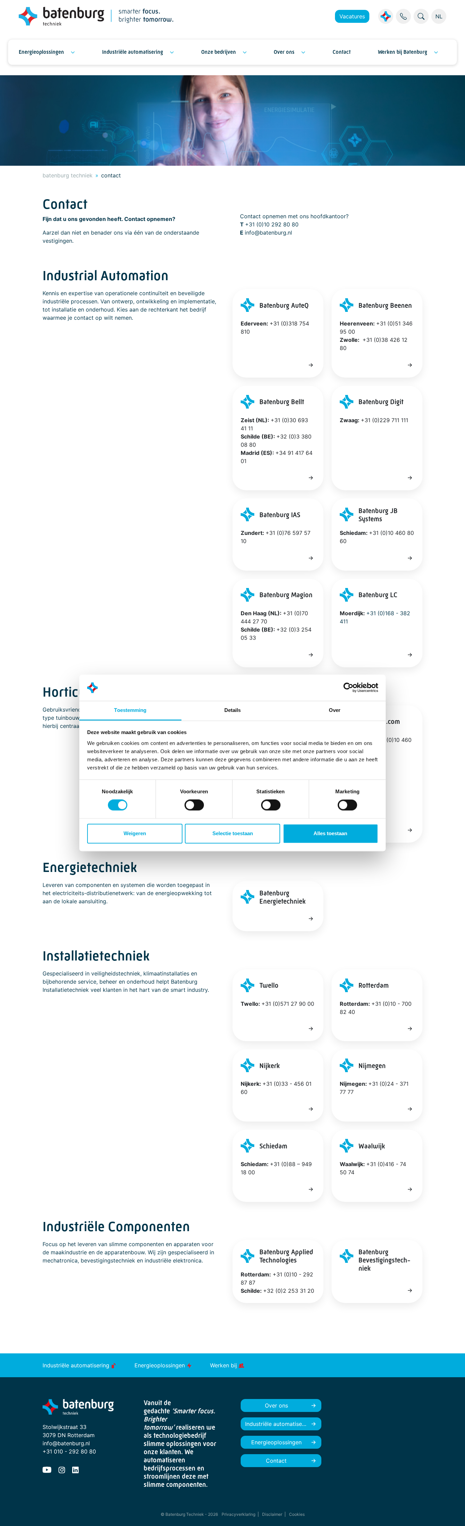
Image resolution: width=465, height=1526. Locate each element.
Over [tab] (334, 710)
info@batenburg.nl (66, 1443)
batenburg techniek (68, 175)
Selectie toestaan (232, 833)
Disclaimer (272, 1514)
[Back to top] (451, 1512)
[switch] (194, 805)
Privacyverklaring (238, 1514)
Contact (342, 52)
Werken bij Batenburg (402, 52)
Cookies (297, 1514)
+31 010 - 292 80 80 (69, 1451)
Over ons (284, 52)
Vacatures (352, 16)
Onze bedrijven (218, 52)
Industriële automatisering (132, 52)
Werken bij (224, 1365)
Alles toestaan (330, 833)
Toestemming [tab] (130, 710)
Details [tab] (232, 710)
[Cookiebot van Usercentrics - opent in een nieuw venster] (348, 688)
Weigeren (135, 833)
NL (439, 16)
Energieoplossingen (41, 52)
